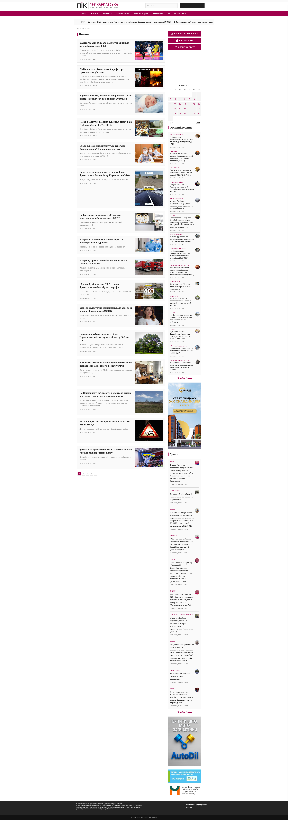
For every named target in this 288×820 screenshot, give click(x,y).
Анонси (173, 329)
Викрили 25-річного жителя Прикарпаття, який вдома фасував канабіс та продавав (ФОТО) (104, 22)
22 (194, 109)
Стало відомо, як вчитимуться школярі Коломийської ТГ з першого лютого (102, 147)
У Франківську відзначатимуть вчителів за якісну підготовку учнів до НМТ (181, 140)
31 (170, 118)
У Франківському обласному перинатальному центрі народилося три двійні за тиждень (106, 97)
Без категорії (174, 168)
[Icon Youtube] (202, 5)
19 (180, 109)
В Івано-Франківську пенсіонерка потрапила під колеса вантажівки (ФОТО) (182, 239)
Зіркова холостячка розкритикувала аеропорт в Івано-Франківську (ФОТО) (106, 309)
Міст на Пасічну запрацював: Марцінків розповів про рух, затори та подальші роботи (181, 204)
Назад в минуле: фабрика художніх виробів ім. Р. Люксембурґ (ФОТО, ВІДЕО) (106, 123)
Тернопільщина (141, 13)
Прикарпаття (122, 13)
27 (185, 113)
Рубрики (107, 13)
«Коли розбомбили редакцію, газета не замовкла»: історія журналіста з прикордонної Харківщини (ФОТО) (181, 625)
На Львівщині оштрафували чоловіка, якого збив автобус (105, 423)
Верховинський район (178, 249)
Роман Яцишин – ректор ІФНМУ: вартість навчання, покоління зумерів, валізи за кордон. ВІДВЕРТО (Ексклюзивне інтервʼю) (181, 599)
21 (189, 109)
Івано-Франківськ (176, 134)
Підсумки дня (186, 40)
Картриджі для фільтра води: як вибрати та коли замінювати (180, 286)
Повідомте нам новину (186, 33)
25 (175, 113)
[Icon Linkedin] (192, 5)
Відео (172, 559)
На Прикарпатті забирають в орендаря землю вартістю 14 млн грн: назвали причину (105, 394)
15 (194, 104)
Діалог (174, 454)
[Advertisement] (185, 67)
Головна (82, 13)
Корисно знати (175, 282)
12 (180, 104)
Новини (94, 13)
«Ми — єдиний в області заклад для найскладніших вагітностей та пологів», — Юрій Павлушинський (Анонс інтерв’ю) (181, 544)
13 (185, 104)
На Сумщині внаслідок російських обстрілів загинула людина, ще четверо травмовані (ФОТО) (182, 271)
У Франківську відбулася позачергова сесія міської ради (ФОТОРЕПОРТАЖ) (183, 22)
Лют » (198, 123)
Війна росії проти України (179, 265)
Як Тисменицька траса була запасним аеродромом (180, 676)
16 (199, 104)
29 (194, 113)
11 (175, 104)
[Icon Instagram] (187, 5)
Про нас (189, 808)
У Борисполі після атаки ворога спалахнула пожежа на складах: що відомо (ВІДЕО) (181, 366)
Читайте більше (185, 378)
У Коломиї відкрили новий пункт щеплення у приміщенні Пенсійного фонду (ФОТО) (106, 364)
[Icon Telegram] (197, 5)
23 (199, 109)
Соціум (172, 215)
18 (175, 109)
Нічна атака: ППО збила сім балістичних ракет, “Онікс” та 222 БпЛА (182, 350)
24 (170, 113)
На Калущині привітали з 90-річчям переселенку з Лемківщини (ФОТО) (100, 216)
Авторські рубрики (176, 13)
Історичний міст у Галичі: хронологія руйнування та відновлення (181, 497)
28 (189, 113)
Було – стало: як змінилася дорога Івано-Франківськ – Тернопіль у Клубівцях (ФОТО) (105, 174)
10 (170, 104)
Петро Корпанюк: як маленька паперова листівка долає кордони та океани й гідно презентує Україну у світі (181, 697)
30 (199, 113)
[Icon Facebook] (182, 5)
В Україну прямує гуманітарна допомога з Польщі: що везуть (103, 262)
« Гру (170, 123)
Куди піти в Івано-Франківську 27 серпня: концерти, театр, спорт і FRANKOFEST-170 (180, 335)
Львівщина (158, 13)
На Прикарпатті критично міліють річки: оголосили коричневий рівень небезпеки (181, 318)
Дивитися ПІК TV (186, 47)
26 (180, 113)
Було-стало (175, 491)
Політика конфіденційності (196, 804)
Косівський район (176, 182)
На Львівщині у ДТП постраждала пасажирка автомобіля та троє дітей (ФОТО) (180, 302)
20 (185, 109)
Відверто (174, 591)
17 (170, 109)
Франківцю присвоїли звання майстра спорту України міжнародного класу (106, 451)
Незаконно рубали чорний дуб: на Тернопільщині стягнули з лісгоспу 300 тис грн (105, 337)
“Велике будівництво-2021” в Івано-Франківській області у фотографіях (100, 286)
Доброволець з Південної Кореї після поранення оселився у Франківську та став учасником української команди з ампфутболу (182, 222)
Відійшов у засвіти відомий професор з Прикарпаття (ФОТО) (102, 71)
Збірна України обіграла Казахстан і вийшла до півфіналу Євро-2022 (104, 44)
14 (189, 104)
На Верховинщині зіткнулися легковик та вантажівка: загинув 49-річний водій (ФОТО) (180, 254)
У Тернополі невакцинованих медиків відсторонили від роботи (101, 241)
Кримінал (173, 151)
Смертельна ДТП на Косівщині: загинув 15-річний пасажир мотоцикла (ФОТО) (182, 188)
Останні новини (181, 127)
